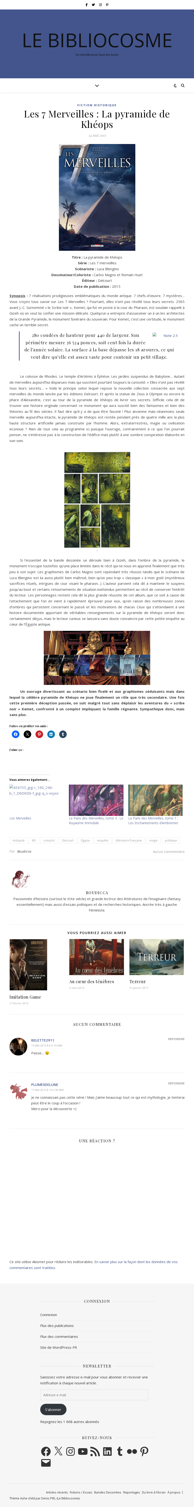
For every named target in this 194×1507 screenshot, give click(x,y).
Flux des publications (57, 1325)
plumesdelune (44, 1084)
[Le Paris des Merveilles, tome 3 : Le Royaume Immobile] (96, 800)
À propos (174, 1492)
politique (171, 840)
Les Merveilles (20, 818)
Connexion (48, 1314)
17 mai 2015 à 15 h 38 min (47, 1090)
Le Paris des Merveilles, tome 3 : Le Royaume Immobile (96, 820)
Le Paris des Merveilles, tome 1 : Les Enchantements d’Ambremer (153, 820)
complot (49, 840)
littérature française (129, 840)
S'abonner (53, 1409)
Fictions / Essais (81, 1492)
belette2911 (42, 1040)
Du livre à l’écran (154, 1492)
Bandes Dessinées (107, 1492)
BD (34, 840)
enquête (102, 840)
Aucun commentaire (169, 851)
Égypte (85, 840)
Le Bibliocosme (97, 39)
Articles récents (57, 1492)
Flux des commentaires (59, 1336)
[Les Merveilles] (36, 800)
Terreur (137, 981)
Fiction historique (97, 105)
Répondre (176, 1039)
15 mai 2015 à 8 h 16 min (46, 1045)
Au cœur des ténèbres (91, 981)
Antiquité (19, 840)
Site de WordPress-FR (58, 1347)
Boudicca (24, 851)
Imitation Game (25, 997)
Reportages (131, 1492)
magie (153, 840)
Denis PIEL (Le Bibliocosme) (60, 1498)
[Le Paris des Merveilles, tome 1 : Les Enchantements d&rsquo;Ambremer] (155, 800)
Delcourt (68, 840)
